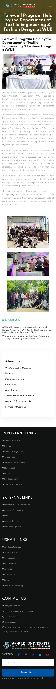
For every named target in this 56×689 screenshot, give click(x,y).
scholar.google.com (12, 526)
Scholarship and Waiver (14, 462)
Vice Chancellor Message (18, 368)
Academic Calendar (12, 547)
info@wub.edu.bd (12, 605)
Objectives (10, 385)
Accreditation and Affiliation (19, 396)
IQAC (6, 579)
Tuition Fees (9, 457)
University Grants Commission (17, 504)
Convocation (9, 558)
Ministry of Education (13, 510)
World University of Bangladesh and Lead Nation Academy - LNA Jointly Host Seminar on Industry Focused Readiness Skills (27, 330)
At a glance (11, 390)
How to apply (10, 468)
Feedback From (11, 479)
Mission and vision (14, 379)
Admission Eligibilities (13, 451)
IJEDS (6, 515)
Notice (7, 473)
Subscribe (27, 673)
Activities (8, 569)
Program (8, 446)
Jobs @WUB (9, 574)
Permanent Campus (15, 407)
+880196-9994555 (12, 616)
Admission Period (12, 440)
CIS (14, 678)
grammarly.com (11, 521)
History (9, 373)
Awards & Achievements (18, 401)
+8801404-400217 (12, 622)
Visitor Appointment (13, 484)
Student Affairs (10, 552)
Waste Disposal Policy (13, 585)
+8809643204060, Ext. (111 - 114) (18, 611)
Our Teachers (10, 563)
